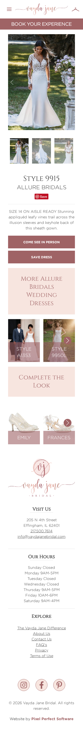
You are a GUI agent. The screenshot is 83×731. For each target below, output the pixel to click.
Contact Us (42, 639)
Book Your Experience (41, 23)
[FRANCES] (59, 422)
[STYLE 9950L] (59, 340)
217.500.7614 (41, 531)
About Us (41, 634)
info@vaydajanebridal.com (41, 537)
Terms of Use (41, 656)
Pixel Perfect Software (52, 719)
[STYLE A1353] (24, 340)
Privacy (41, 650)
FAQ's (41, 645)
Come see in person (41, 242)
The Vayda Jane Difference (41, 628)
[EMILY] (24, 422)
